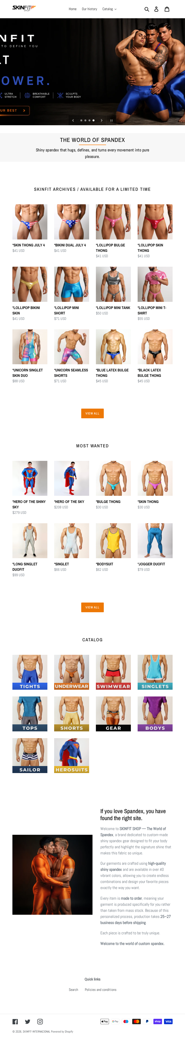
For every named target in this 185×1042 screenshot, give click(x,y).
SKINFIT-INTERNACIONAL (36, 1031)
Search (73, 989)
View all (93, 413)
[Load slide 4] (93, 120)
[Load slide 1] (81, 120)
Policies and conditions (100, 989)
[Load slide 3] (89, 120)
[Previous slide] (73, 120)
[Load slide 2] (85, 120)
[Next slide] (101, 120)
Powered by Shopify (62, 1031)
